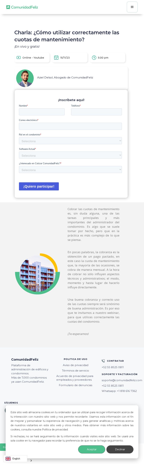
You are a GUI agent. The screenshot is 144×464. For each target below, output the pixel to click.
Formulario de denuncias (75, 385)
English (16, 458)
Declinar (120, 449)
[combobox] (15, 458)
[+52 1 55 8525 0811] (121, 367)
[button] (132, 7)
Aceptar (92, 449)
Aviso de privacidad (75, 365)
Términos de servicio (75, 370)
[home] (22, 7)
